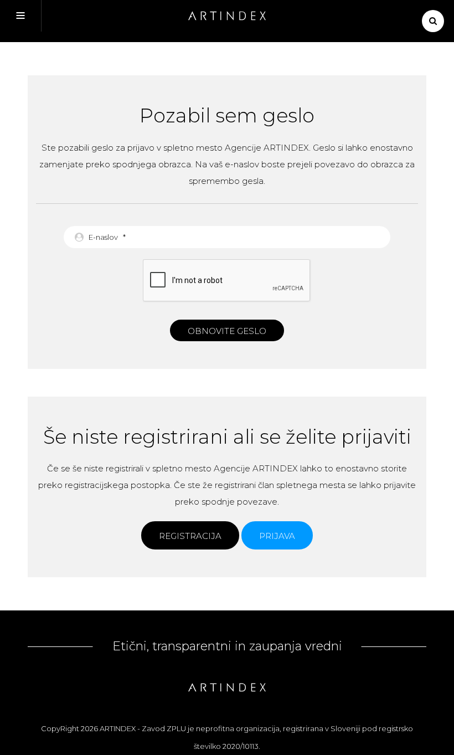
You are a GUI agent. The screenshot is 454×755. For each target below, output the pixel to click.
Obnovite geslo (227, 331)
